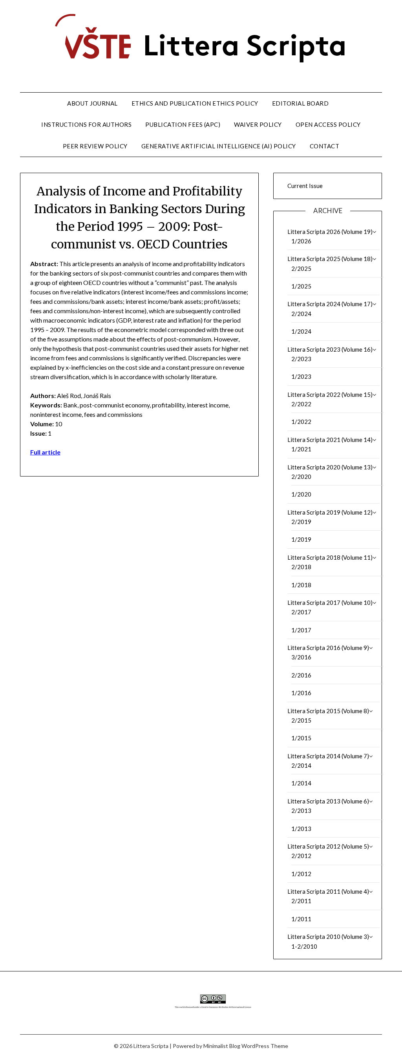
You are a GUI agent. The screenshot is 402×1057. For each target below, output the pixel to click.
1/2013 (301, 828)
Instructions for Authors (86, 124)
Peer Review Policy (95, 146)
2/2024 (301, 313)
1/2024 (301, 331)
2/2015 (301, 720)
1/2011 (301, 918)
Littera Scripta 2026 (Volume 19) (330, 231)
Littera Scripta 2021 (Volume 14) (330, 439)
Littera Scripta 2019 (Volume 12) (330, 512)
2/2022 (301, 403)
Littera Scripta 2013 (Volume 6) (328, 801)
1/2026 (301, 241)
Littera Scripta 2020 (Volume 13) (330, 467)
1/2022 (301, 421)
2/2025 (301, 268)
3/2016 (301, 657)
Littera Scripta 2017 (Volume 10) (330, 602)
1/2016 (301, 692)
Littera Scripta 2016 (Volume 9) (328, 647)
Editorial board (300, 103)
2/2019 (301, 521)
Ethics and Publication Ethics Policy (195, 103)
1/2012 (301, 873)
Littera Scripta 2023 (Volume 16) (330, 349)
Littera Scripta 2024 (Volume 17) (330, 303)
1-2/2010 (304, 946)
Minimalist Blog (221, 1045)
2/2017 (301, 611)
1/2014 (301, 783)
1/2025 (301, 286)
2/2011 (301, 900)
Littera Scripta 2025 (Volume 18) (330, 258)
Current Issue (305, 185)
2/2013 (301, 810)
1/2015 (301, 737)
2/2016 (301, 675)
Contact (325, 146)
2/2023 (301, 358)
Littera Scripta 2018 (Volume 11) (330, 557)
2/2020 (301, 476)
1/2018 (301, 584)
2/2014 (301, 765)
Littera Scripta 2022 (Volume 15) (330, 394)
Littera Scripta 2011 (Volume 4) (328, 891)
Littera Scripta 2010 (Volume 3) (328, 936)
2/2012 (301, 855)
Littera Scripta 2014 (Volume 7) (328, 755)
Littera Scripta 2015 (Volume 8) (328, 710)
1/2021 (301, 449)
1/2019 (301, 539)
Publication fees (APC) (182, 124)
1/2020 (301, 494)
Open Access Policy (328, 124)
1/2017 (301, 629)
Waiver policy (258, 124)
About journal (92, 103)
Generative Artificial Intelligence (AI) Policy (218, 146)
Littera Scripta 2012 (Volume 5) (328, 846)
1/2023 (301, 376)
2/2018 (301, 566)
